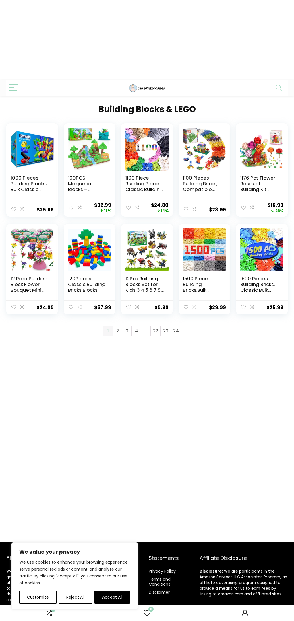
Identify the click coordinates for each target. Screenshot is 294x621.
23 (165, 331)
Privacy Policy (162, 571)
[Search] (279, 88)
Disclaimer (159, 592)
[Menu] (13, 88)
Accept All (112, 597)
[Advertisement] (147, 40)
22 (155, 331)
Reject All (75, 597)
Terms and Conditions (160, 581)
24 (176, 331)
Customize (38, 597)
